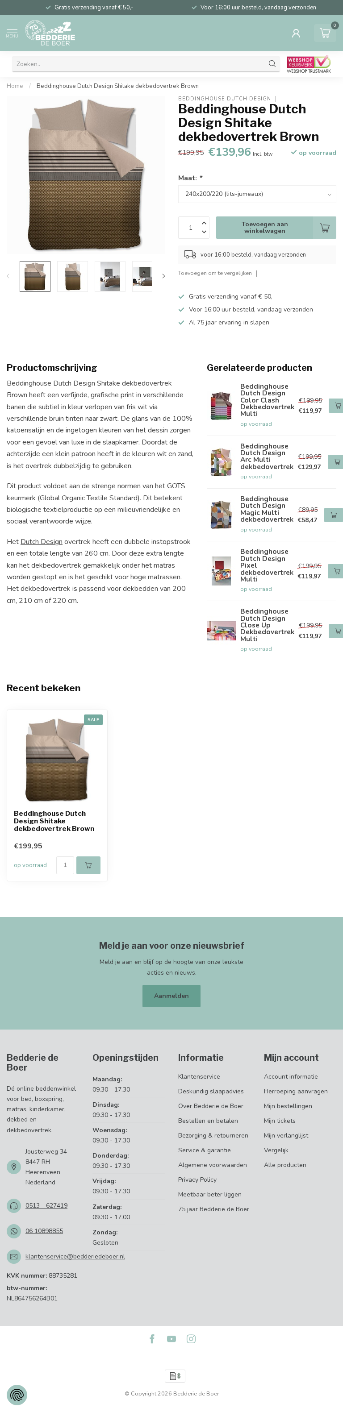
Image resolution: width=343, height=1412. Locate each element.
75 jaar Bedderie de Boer (213, 1209)
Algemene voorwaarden (212, 1165)
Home (15, 86)
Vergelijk (276, 1150)
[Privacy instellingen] (17, 1395)
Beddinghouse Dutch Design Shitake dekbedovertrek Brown (118, 86)
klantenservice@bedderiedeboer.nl (75, 1256)
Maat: (190, 178)
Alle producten (285, 1165)
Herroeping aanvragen (296, 1091)
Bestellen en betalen (208, 1121)
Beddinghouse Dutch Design (224, 98)
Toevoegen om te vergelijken (215, 273)
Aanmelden (171, 996)
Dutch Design (42, 542)
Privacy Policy (197, 1179)
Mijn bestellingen (288, 1106)
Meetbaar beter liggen (210, 1194)
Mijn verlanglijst (286, 1135)
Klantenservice (199, 1076)
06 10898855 (44, 1231)
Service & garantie (204, 1150)
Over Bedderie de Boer (210, 1106)
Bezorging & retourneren (213, 1135)
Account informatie (291, 1076)
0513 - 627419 (46, 1205)
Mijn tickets (280, 1121)
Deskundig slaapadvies (211, 1091)
